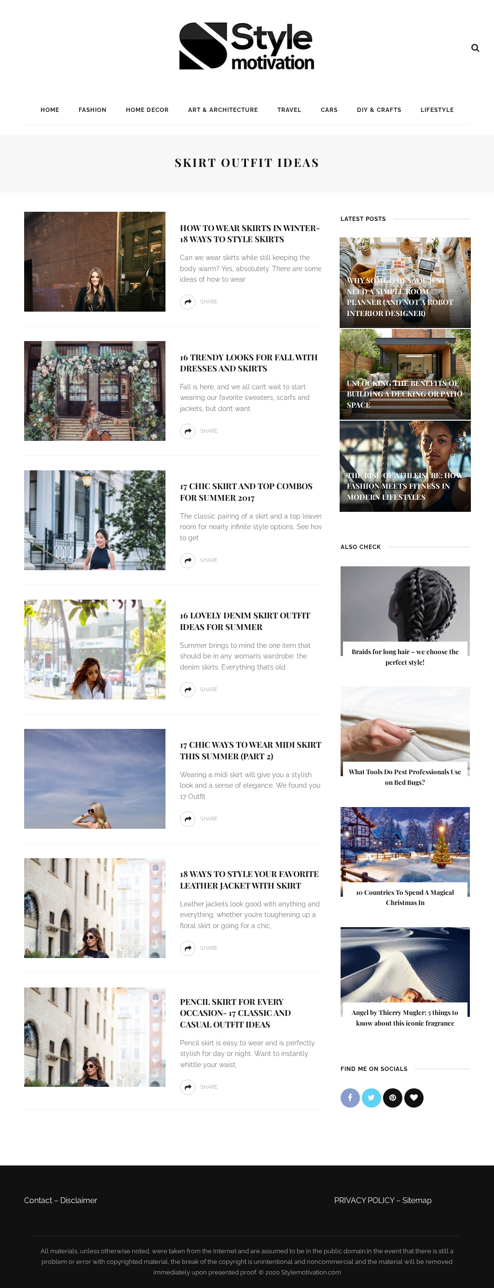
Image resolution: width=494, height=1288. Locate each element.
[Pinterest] (392, 1098)
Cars (329, 110)
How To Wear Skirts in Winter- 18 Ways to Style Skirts (250, 233)
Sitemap (417, 1200)
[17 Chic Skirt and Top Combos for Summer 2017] (93, 519)
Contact (38, 1200)
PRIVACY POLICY (364, 1200)
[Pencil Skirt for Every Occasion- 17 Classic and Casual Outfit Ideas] (93, 1036)
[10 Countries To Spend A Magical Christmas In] (405, 851)
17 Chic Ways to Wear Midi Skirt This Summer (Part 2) (250, 750)
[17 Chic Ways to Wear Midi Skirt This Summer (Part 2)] (93, 777)
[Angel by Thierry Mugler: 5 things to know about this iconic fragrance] (405, 971)
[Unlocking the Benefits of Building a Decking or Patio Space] (405, 373)
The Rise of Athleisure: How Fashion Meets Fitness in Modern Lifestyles (405, 486)
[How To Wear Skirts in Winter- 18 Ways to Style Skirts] (93, 261)
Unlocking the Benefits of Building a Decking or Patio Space (405, 394)
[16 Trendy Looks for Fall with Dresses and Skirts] (93, 390)
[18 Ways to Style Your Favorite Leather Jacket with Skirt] (93, 907)
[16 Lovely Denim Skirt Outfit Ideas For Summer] (93, 648)
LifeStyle (437, 110)
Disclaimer (78, 1200)
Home (50, 110)
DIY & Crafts (379, 110)
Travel (289, 110)
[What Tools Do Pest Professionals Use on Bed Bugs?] (405, 731)
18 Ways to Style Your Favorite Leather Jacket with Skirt (249, 879)
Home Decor (147, 110)
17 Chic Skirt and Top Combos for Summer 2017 (246, 491)
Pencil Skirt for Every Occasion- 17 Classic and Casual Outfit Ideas (235, 1013)
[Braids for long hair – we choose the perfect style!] (405, 610)
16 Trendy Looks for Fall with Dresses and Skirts (249, 363)
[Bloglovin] (414, 1098)
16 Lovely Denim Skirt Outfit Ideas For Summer (245, 621)
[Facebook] (350, 1098)
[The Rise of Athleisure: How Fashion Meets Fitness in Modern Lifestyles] (405, 465)
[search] (475, 48)
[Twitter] (371, 1098)
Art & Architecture (223, 110)
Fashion (93, 110)
